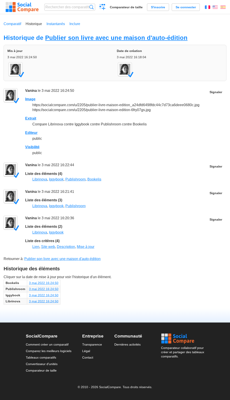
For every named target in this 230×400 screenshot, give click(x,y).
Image (30, 99)
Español (223, 7)
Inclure (74, 24)
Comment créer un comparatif (47, 344)
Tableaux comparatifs (41, 357)
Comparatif (12, 24)
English (215, 7)
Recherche (91, 7)
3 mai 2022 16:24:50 (43, 283)
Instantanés (55, 24)
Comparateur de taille (126, 7)
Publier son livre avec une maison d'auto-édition (116, 37)
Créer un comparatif (103, 7)
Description (66, 247)
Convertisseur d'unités (42, 364)
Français (207, 7)
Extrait (30, 118)
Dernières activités (127, 344)
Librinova (39, 179)
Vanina (31, 90)
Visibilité (32, 147)
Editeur (31, 133)
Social (182, 338)
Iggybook (56, 179)
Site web (48, 247)
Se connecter (186, 7)
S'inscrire (158, 7)
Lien (35, 247)
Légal (86, 351)
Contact (87, 357)
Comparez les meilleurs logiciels (48, 351)
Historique (34, 24)
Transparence (92, 344)
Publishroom (75, 179)
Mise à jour (85, 247)
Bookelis (94, 179)
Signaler (216, 92)
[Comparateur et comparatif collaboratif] (22, 7)
